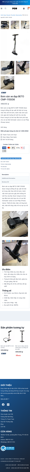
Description (5, 174)
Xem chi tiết (4, 399)
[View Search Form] (5, 8)
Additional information (8, 178)
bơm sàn (5, 166)
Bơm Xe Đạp (8, 164)
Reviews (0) (5, 182)
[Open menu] (1, 8)
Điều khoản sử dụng (23, 465)
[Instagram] (8, 404)
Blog (2, 424)
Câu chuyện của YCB (7, 414)
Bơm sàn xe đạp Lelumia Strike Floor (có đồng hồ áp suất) (21, 347)
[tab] (15, 174)
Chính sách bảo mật (10, 465)
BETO (8, 168)
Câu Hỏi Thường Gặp (7, 421)
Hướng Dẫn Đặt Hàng (7, 416)
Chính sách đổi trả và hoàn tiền (20, 468)
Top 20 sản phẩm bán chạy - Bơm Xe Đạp (11, 158)
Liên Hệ (3, 426)
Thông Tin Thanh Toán (7, 419)
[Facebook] (3, 404)
